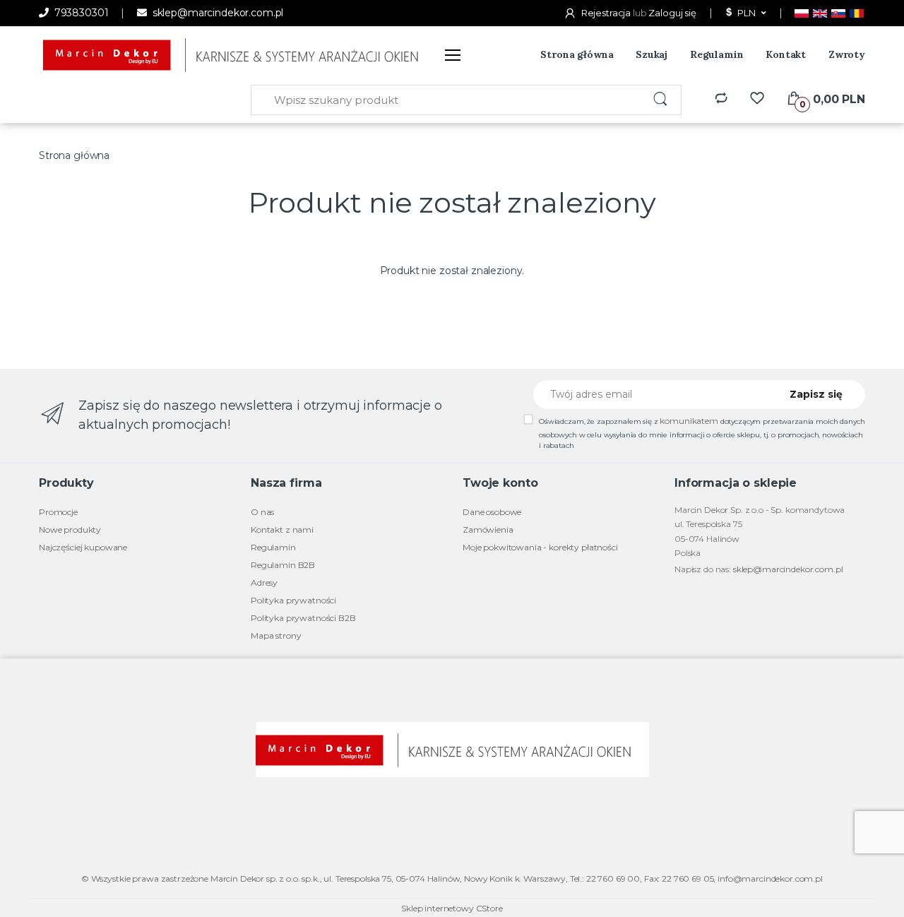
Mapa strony (276, 635)
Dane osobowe (492, 512)
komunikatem (689, 420)
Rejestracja (606, 12)
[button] (744, 13)
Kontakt (786, 54)
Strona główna (576, 54)
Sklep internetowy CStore (452, 908)
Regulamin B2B (283, 565)
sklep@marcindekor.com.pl (216, 12)
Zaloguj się (672, 12)
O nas (262, 512)
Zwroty (846, 54)
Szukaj (651, 54)
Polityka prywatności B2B (303, 618)
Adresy (264, 582)
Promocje (58, 512)
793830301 (80, 12)
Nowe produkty (70, 529)
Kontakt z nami (282, 529)
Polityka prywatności (293, 600)
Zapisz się (816, 394)
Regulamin (717, 54)
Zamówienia (488, 529)
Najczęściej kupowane (83, 547)
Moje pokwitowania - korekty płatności (540, 547)
